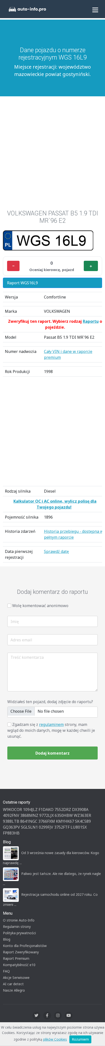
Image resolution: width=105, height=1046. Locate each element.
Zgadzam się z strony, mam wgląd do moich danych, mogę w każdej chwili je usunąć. (51, 730)
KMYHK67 (65, 821)
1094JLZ (30, 809)
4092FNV (11, 815)
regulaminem (51, 724)
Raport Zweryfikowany (21, 952)
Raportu (91, 321)
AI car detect (13, 984)
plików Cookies (55, 1039)
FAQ (6, 971)
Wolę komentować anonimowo (40, 605)
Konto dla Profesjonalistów (25, 945)
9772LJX (46, 815)
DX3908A (80, 809)
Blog (6, 939)
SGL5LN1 (29, 827)
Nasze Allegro (14, 990)
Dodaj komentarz (52, 753)
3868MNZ (29, 815)
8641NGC (28, 821)
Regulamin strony (17, 926)
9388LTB (11, 821)
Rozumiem (80, 1039)
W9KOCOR (12, 809)
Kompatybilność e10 (19, 964)
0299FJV (46, 827)
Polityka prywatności (19, 933)
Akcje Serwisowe (16, 977)
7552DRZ (62, 809)
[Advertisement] (52, 150)
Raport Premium (16, 958)
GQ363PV (11, 827)
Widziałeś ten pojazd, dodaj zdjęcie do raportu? (50, 701)
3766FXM (46, 821)
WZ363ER (82, 815)
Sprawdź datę (56, 551)
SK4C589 (83, 821)
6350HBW (64, 815)
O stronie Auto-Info (18, 920)
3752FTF (62, 827)
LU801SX (79, 827)
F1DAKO (46, 809)
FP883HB (11, 833)
